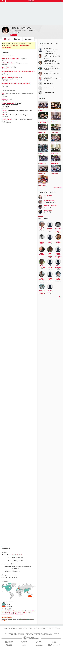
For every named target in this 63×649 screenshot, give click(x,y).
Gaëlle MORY (50, 241)
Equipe (15, 633)
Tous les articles (37, 633)
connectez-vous (13, 45)
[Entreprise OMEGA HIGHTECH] (40, 93)
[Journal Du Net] (39, 642)
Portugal (30, 612)
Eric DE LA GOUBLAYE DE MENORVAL (58, 230)
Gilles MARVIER (41, 254)
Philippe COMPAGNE (58, 266)
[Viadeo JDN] (24, 645)
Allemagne (4, 619)
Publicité (27, 633)
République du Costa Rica (23, 619)
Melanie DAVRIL (48, 210)
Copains (30, 39)
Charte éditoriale (20, 633)
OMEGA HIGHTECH (49, 92)
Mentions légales (30, 634)
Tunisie (17, 614)
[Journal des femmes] (9, 642)
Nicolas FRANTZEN (42, 266)
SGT (3, 115)
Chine (14, 610)
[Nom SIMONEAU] (40, 83)
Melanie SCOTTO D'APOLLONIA (43, 121)
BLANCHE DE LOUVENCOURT (10, 58)
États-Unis (24, 610)
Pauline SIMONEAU (49, 60)
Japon (14, 619)
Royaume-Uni (5, 614)
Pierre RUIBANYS (42, 279)
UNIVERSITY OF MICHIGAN (10, 77)
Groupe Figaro (37, 634)
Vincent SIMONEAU (49, 53)
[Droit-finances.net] (53, 642)
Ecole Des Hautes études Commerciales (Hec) (16, 83)
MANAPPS (5, 99)
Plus (60, 297)
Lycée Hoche (6, 67)
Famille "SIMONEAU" (49, 88)
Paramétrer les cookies (16, 634)
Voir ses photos (57, 187)
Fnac (3, 93)
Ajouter (14, 35)
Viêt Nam (4, 620)
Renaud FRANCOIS (50, 279)
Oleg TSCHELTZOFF (49, 200)
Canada (10, 610)
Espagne (18, 610)
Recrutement (46, 633)
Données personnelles (54, 633)
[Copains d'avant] (9, 645)
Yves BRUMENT (48, 195)
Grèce (33, 610)
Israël (12, 612)
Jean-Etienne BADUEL (50, 255)
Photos (18, 39)
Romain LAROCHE (58, 279)
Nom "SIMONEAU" (49, 83)
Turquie (21, 614)
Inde (3, 612)
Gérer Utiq (23, 634)
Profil (8, 39)
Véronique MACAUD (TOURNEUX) (41, 292)
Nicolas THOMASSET (50, 267)
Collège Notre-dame (8, 63)
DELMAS (4, 110)
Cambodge (4, 610)
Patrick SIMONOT (48, 77)
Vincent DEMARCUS (50, 291)
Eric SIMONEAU (48, 48)
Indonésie (7, 612)
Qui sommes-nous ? (8, 633)
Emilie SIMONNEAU (49, 72)
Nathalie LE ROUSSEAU (50, 205)
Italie (15, 612)
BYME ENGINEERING (8, 103)
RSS (41, 633)
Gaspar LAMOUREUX (58, 242)
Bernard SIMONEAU (49, 67)
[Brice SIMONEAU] (5, 30)
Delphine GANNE (49, 229)
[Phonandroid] (53, 645)
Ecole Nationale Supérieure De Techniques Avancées (18, 71)
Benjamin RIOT (41, 228)
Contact (31, 633)
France (29, 610)
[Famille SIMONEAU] (40, 88)
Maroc (19, 612)
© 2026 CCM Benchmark (46, 634)
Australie (10, 619)
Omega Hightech (7, 119)
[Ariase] (39, 645)
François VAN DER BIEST (41, 242)
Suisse (32, 619)
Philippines (24, 612)
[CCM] (24, 642)
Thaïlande (11, 614)
